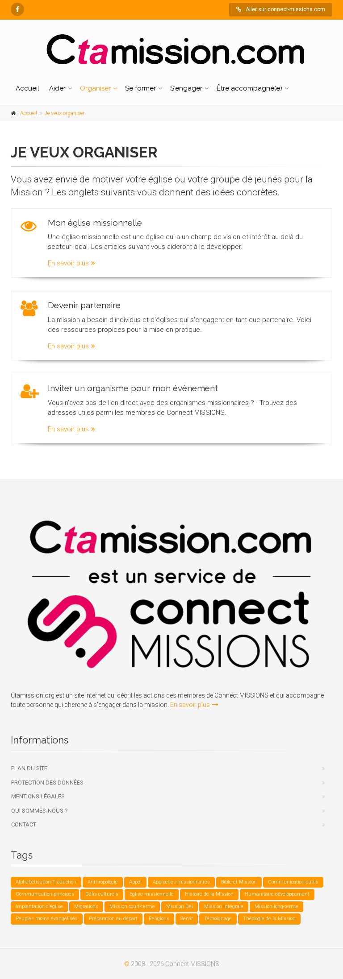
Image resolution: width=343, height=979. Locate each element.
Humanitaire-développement (277, 894)
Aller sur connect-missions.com (285, 9)
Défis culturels (101, 894)
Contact (23, 824)
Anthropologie (103, 882)
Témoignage (218, 918)
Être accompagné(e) (249, 88)
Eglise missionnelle (152, 894)
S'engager (186, 88)
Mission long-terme (276, 906)
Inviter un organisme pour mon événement (133, 388)
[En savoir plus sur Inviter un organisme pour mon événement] (30, 391)
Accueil (27, 88)
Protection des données (47, 782)
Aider (57, 88)
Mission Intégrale (223, 906)
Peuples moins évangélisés (47, 918)
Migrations (86, 906)
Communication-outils (293, 882)
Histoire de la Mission (209, 894)
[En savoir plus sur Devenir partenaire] (29, 308)
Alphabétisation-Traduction (46, 882)
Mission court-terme (132, 906)
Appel (135, 882)
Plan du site (29, 768)
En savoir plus (68, 263)
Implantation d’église (39, 906)
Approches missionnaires (181, 882)
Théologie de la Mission (269, 918)
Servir (186, 918)
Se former (140, 88)
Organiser (95, 88)
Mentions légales (38, 796)
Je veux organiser (64, 113)
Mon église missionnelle (95, 222)
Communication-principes (45, 894)
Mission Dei (179, 906)
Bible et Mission (239, 882)
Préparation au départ (113, 918)
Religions (159, 918)
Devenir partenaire (84, 305)
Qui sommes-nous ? (39, 810)
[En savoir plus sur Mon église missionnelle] (29, 226)
